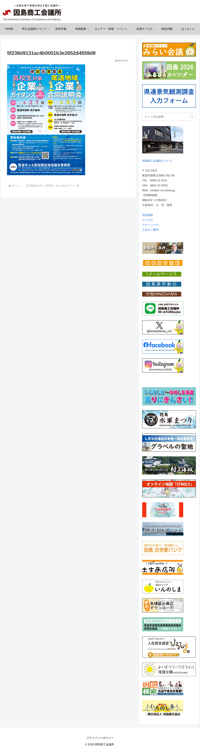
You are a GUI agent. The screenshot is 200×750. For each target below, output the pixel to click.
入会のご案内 (150, 229)
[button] (191, 116)
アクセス (147, 219)
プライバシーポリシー (100, 737)
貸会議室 (147, 215)
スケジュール (150, 224)
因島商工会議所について (157, 160)
